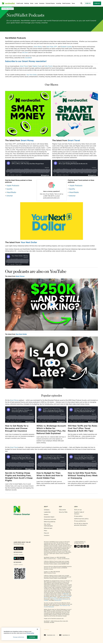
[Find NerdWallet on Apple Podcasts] (84, 547)
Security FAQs (63, 512)
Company (47, 509)
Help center (62, 509)
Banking (26, 3)
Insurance (41, 3)
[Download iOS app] (18, 549)
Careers (46, 514)
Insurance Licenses (48, 569)
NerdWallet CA (66, 635)
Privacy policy (78, 516)
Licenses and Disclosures (63, 558)
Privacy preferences (80, 521)
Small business (66, 3)
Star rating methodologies (48, 525)
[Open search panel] (81, 3)
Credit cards (19, 3)
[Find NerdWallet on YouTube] (78, 547)
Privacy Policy (53, 597)
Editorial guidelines (49, 521)
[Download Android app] (19, 559)
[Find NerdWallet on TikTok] (88, 547)
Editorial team (48, 528)
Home (31, 3)
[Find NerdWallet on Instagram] (81, 547)
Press (45, 530)
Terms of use (78, 509)
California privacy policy (81, 518)
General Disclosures (63, 599)
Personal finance (50, 3)
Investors (46, 535)
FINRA (64, 593)
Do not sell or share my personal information (81, 524)
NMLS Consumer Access (50, 558)
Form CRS (63, 596)
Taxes (73, 3)
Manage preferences (18, 637)
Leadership (47, 512)
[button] (51, 305)
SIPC (67, 593)
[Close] (37, 629)
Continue (32, 637)
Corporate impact (49, 517)
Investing (58, 3)
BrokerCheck (58, 600)
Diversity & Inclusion (50, 519)
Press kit (46, 533)
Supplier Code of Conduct (79, 512)
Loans (36, 3)
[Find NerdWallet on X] (75, 547)
